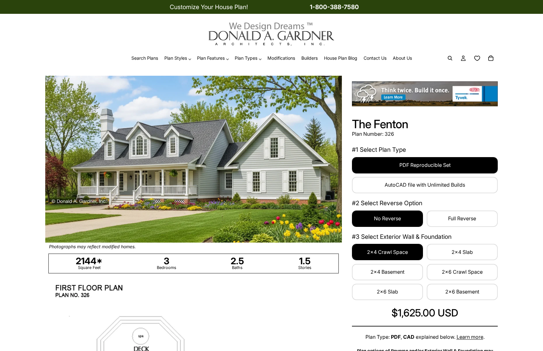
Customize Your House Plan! (209, 7)
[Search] (450, 58)
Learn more (470, 337)
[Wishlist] (477, 58)
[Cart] (491, 58)
